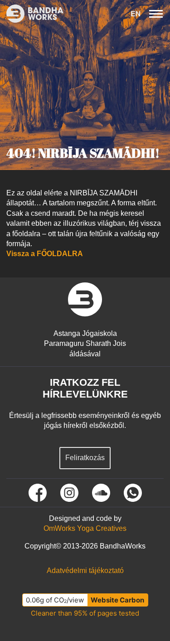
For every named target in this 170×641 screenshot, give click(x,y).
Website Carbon (117, 600)
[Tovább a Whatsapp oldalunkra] (133, 493)
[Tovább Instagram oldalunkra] (69, 493)
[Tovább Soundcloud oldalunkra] (101, 493)
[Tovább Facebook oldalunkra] (38, 493)
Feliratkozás (85, 457)
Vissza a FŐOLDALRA (44, 253)
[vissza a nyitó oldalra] (85, 299)
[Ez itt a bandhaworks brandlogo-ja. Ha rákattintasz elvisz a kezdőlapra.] (31, 14)
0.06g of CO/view (55, 600)
